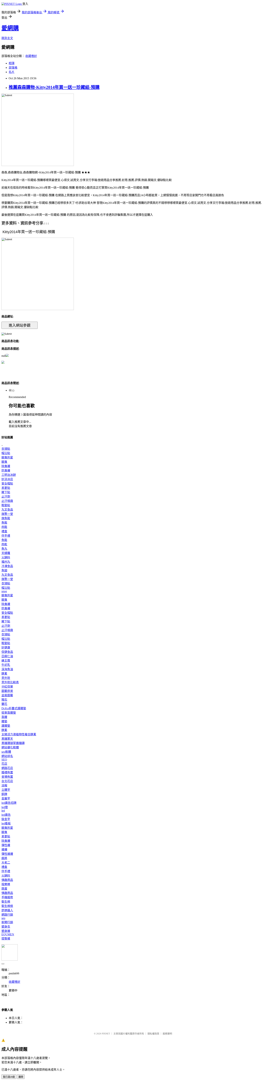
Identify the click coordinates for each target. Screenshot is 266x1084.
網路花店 (7, 768)
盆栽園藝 (7, 695)
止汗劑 (5, 496)
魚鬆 (4, 522)
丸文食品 (7, 509)
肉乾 (4, 544)
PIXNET (106, 1033)
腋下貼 (5, 492)
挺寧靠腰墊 (8, 712)
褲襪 (4, 849)
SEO (4, 759)
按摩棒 (5, 884)
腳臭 (4, 461)
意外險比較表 (10, 682)
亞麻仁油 (7, 656)
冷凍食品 (7, 566)
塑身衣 (5, 926)
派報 (4, 785)
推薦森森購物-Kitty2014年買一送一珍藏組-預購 (54, 87)
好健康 (5, 647)
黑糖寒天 (7, 738)
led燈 (4, 807)
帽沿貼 (5, 453)
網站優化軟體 (10, 747)
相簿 (11, 63)
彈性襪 (5, 845)
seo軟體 (6, 751)
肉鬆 (4, 527)
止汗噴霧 (7, 500)
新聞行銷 (7, 922)
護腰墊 (5, 725)
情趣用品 (7, 879)
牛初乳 (5, 664)
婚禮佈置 (7, 772)
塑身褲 (5, 931)
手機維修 (7, 897)
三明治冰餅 (8, 474)
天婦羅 (5, 553)
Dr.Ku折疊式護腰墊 (13, 708)
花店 (4, 763)
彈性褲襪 (7, 853)
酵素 (4, 673)
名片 (11, 71)
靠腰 (4, 717)
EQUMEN (7, 934)
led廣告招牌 (8, 802)
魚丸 (4, 548)
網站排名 (7, 756)
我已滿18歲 (9, 1076)
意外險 (5, 677)
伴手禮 (5, 535)
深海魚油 (7, 669)
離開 (20, 1076)
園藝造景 (7, 691)
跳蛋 (4, 888)
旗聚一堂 (7, 513)
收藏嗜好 (31, 56)
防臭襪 (5, 470)
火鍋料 (5, 557)
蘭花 (4, 704)
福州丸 (5, 561)
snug (4, 591)
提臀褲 (5, 938)
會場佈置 (7, 776)
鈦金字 (5, 819)
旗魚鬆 (5, 518)
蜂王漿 (5, 660)
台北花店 (7, 781)
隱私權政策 (153, 1033)
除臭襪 (5, 466)
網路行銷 (7, 914)
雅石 (4, 699)
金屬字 (5, 798)
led (3, 810)
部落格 (13, 67)
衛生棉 (5, 901)
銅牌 (4, 794)
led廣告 (6, 814)
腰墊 (4, 721)
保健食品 (7, 651)
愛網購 (10, 28)
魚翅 (4, 570)
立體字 (5, 789)
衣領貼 (5, 448)
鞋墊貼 (5, 505)
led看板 (6, 823)
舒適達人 (7, 910)
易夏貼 (5, 487)
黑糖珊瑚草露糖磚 (13, 743)
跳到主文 (7, 38)
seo (3, 918)
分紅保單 (7, 686)
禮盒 (4, 531)
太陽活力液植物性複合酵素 (18, 734)
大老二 (5, 862)
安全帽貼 (7, 483)
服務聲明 (167, 1033)
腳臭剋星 (7, 457)
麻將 (4, 858)
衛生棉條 (7, 906)
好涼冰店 (7, 479)
